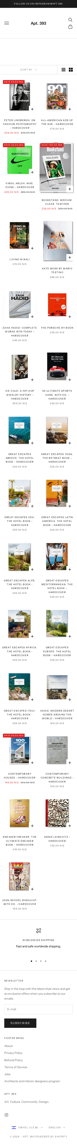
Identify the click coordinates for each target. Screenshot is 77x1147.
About (8, 1046)
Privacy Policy (13, 1053)
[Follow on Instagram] (6, 1115)
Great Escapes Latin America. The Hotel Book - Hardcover (57, 521)
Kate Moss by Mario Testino (57, 270)
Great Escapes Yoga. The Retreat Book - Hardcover (57, 458)
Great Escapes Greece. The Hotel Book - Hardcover (20, 458)
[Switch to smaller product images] (71, 69)
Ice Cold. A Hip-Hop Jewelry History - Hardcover (19, 395)
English (55, 1127)
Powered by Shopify (51, 1136)
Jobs (7, 1074)
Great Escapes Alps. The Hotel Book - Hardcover (20, 584)
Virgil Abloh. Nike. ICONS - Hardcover (19, 185)
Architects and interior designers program (32, 1081)
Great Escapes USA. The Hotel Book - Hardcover (19, 521)
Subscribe (20, 1023)
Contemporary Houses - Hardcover (20, 776)
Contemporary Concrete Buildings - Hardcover (57, 778)
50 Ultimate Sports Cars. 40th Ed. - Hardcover (57, 395)
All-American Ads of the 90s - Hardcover (57, 122)
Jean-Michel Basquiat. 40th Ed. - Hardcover (19, 902)
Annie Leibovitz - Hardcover (57, 839)
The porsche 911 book (57, 327)
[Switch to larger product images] (63, 69)
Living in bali (20, 259)
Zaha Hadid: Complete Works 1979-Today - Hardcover (20, 331)
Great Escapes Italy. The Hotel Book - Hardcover (20, 714)
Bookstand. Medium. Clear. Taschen (57, 202)
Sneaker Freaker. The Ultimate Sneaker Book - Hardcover (20, 841)
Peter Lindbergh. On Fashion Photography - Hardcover (20, 124)
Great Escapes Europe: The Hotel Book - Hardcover (57, 651)
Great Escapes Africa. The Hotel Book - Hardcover (19, 651)
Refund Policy (13, 1060)
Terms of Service (15, 1067)
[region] (38, 941)
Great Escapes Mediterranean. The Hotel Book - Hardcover (57, 586)
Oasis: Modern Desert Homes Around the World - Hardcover (57, 714)
